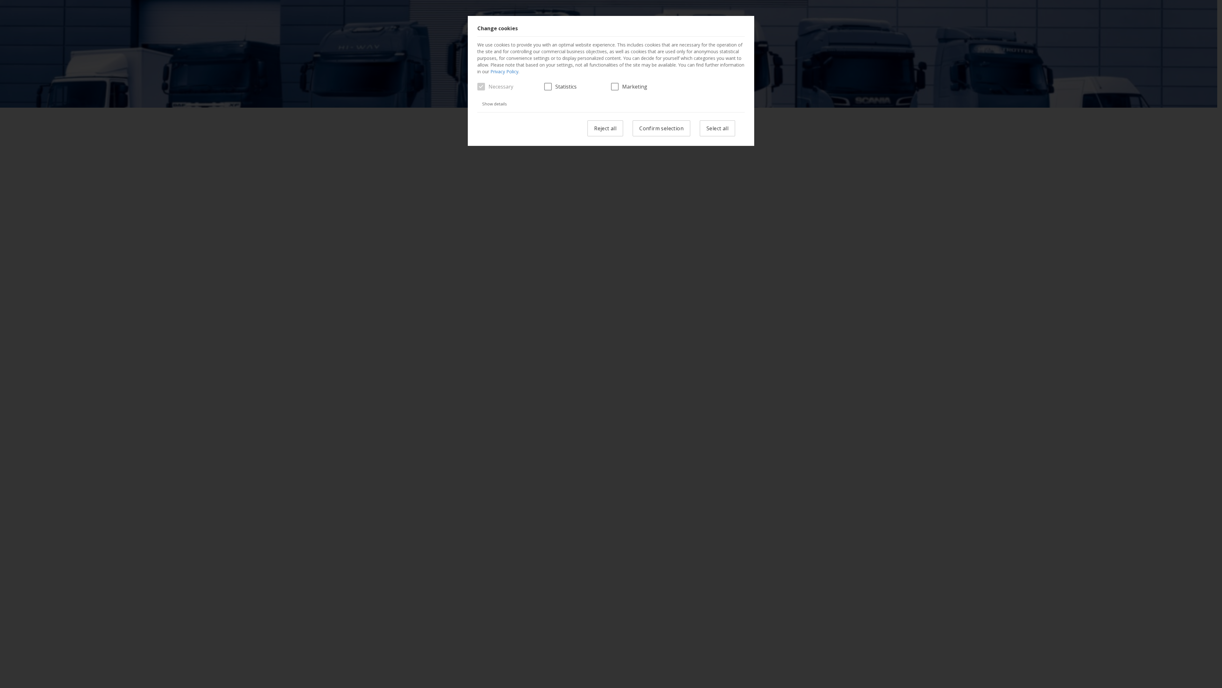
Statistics (566, 86)
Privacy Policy (504, 71)
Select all (717, 128)
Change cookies (497, 28)
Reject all (605, 128)
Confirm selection (661, 128)
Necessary (500, 86)
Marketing (634, 86)
